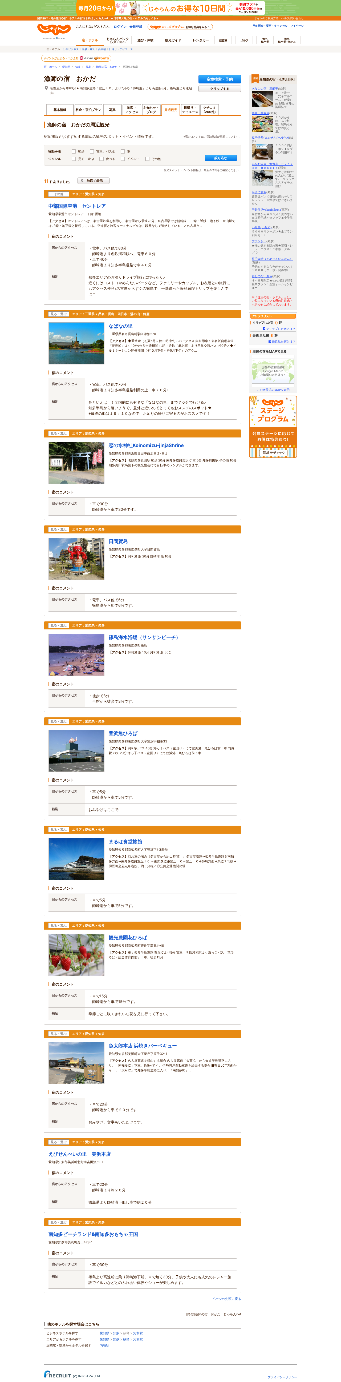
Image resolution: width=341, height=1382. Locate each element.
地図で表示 (95, 181)
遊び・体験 (145, 40)
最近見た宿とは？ (283, 341)
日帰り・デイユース (121, 49)
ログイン (120, 27)
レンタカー (201, 40)
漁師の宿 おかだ (106, 66)
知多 (78, 66)
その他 (156, 159)
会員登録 (135, 27)
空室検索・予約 (220, 79)
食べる (110, 159)
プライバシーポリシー (282, 1377)
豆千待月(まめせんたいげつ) (270, 137)
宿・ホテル (50, 66)
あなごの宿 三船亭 (265, 88)
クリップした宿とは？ (280, 328)
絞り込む (220, 158)
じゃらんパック (118, 40)
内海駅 (104, 1345)
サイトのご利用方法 (266, 18)
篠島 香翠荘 (260, 113)
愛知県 (66, 66)
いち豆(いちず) (261, 227)
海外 (265, 40)
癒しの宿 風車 (262, 276)
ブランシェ (259, 241)
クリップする (219, 89)
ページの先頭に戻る (226, 1299)
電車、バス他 (105, 151)
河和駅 (138, 1333)
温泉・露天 (88, 49)
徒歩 (81, 151)
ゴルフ (244, 40)
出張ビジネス (71, 49)
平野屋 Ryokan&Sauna (266, 209)
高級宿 (102, 49)
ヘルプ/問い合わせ (292, 18)
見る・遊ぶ (86, 159)
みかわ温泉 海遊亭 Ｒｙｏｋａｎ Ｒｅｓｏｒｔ (272, 165)
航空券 (223, 40)
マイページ (297, 25)
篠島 (88, 66)
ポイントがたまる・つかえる (61, 58)
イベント (133, 159)
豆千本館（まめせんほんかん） (272, 258)
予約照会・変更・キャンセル (270, 25)
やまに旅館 (259, 192)
